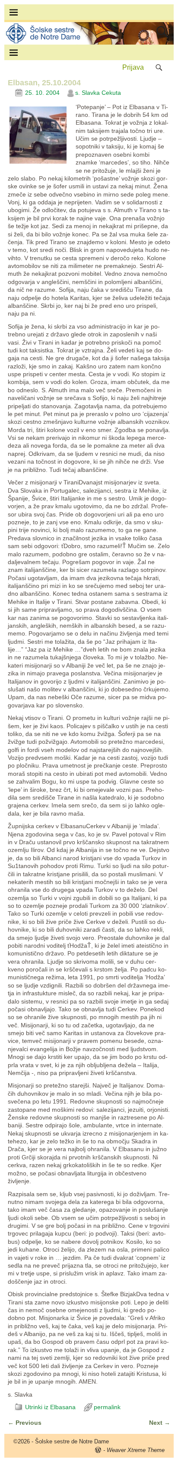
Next (159, 1422)
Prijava (133, 67)
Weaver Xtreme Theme (136, 1450)
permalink (107, 1407)
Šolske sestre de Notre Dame (72, 1441)
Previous (24, 1422)
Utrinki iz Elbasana (50, 1407)
